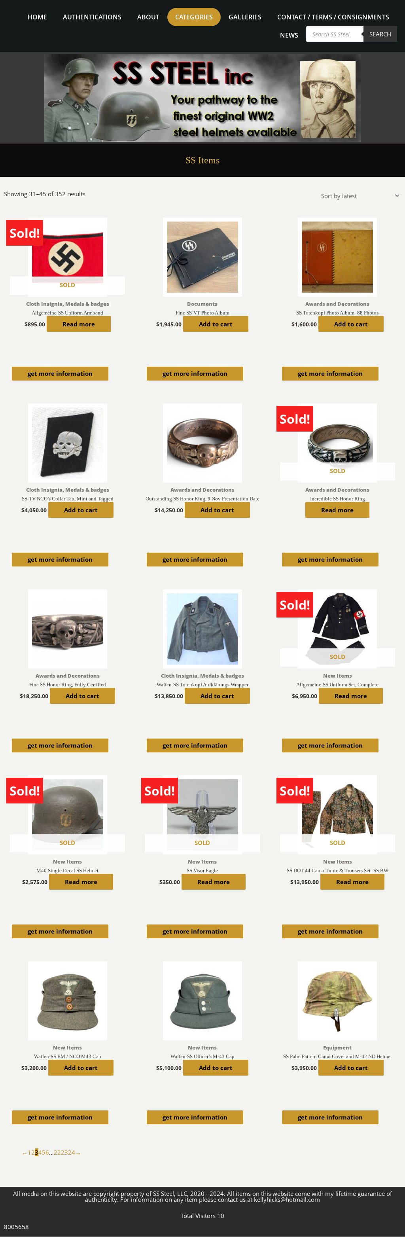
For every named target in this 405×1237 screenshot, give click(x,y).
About (148, 17)
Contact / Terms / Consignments (333, 17)
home (37, 17)
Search (380, 34)
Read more (78, 324)
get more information (60, 373)
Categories (194, 17)
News (289, 35)
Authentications (92, 17)
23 (64, 1152)
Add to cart (216, 324)
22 (57, 1152)
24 (71, 1152)
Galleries (245, 17)
